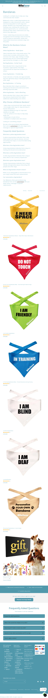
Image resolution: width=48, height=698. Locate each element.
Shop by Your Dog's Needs (24, 599)
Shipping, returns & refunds (18, 665)
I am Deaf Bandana (7, 479)
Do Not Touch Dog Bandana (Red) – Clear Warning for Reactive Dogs (17, 284)
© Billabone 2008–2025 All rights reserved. (19, 671)
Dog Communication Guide (19, 653)
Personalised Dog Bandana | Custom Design (12, 528)
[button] (2, 6)
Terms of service (34, 689)
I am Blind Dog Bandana (8, 430)
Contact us (19, 656)
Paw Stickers (9, 658)
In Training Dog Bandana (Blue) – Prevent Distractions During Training (17, 382)
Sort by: (25, 190)
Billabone (15, 689)
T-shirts (8, 664)
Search (8, 669)
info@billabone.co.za (29, 655)
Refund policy (27, 689)
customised (13, 126)
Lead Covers (9, 653)
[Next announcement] (45, 1)
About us (18, 649)
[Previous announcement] (2, 1)
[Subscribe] (24, 681)
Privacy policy (20, 658)
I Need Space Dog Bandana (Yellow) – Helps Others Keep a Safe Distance (18, 235)
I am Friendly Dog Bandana (8, 333)
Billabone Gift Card (7, 577)
